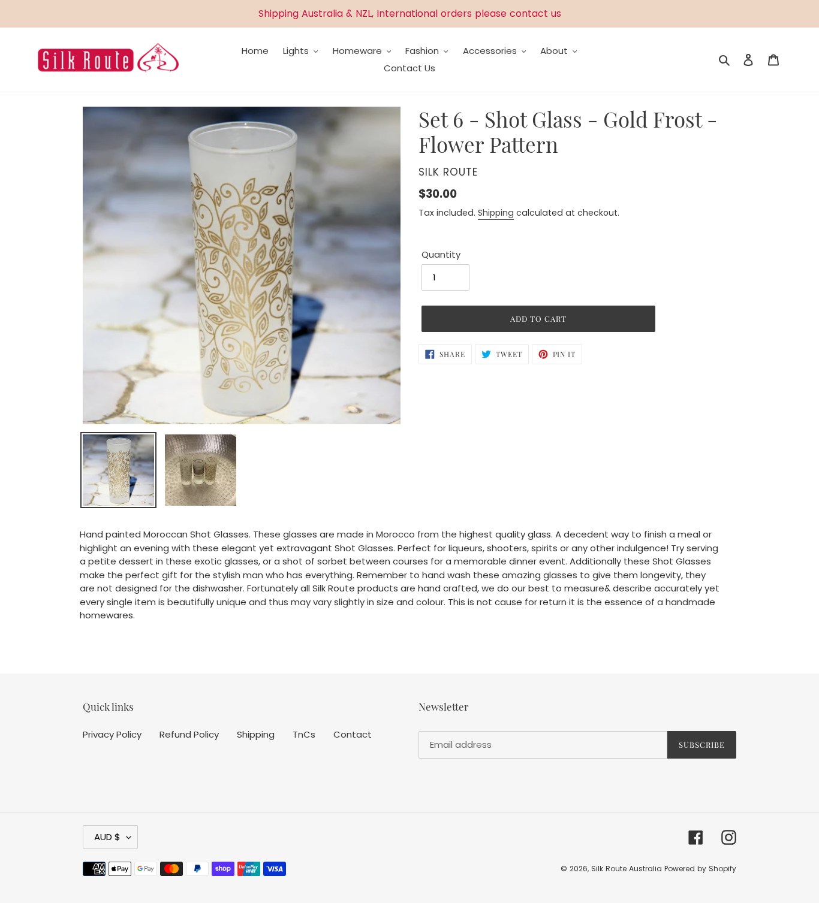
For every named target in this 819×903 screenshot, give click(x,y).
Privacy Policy (112, 734)
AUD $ (107, 836)
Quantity (440, 254)
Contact (352, 734)
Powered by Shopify (700, 868)
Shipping (496, 213)
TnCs (304, 734)
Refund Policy (189, 734)
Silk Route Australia (626, 868)
